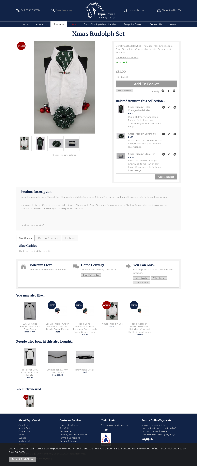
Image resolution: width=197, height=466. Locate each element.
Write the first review (127, 57)
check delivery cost (91, 275)
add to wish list (124, 91)
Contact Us (156, 24)
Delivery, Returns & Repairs (74, 434)
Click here (24, 251)
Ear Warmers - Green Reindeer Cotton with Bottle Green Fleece (57, 326)
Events (22, 438)
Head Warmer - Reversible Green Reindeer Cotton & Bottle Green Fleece (139, 327)
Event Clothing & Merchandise (100, 24)
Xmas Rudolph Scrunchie (142, 133)
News (172, 24)
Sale (73, 24)
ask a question (141, 278)
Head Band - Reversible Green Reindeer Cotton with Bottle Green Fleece (85, 327)
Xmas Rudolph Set (112, 323)
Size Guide (65, 428)
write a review (159, 278)
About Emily (25, 428)
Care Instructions (68, 425)
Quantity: (155, 91)
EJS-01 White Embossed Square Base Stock (30, 326)
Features (70, 238)
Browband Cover (84, 369)
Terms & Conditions (70, 438)
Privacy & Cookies (69, 441)
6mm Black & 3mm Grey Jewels (57, 371)
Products (59, 24)
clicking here (16, 451)
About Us (41, 24)
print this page (141, 282)
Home (25, 24)
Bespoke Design (133, 24)
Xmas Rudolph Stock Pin (141, 154)
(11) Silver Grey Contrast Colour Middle (30, 372)
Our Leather (66, 431)
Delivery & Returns (48, 238)
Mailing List (24, 441)
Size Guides (25, 238)
